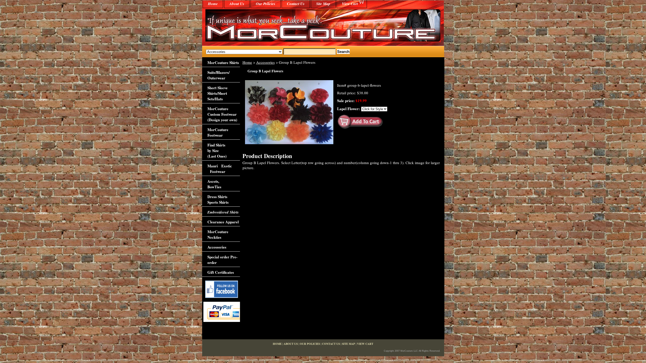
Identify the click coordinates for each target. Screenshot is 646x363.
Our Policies (265, 3)
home (213, 3)
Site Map (323, 3)
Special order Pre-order (222, 259)
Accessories (265, 62)
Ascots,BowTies (214, 184)
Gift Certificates (220, 272)
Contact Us (296, 3)
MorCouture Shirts (223, 62)
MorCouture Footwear (217, 132)
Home (247, 62)
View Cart (350, 3)
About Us (236, 3)
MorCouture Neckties (217, 234)
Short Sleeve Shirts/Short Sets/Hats (217, 93)
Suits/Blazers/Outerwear (218, 75)
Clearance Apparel (223, 222)
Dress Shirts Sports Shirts (218, 199)
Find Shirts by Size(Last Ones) (217, 150)
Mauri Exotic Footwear (219, 168)
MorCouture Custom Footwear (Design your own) (222, 114)
